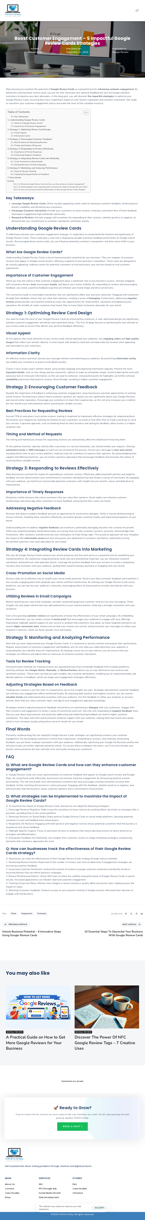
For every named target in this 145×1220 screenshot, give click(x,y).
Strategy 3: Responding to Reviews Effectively (31, 148)
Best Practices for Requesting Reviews (30, 142)
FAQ (12, 181)
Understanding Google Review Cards (27, 119)
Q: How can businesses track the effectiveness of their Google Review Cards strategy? (51, 189)
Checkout (77, 1192)
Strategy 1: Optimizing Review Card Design (30, 129)
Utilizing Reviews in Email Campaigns (30, 164)
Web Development (49, 1197)
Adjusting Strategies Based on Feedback (31, 174)
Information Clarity (22, 136)
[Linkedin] (142, 914)
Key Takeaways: (22, 116)
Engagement (26, 913)
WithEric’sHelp (66, 1214)
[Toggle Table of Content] (84, 112)
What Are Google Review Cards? (28, 123)
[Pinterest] (137, 914)
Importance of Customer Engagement (30, 126)
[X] (131, 914)
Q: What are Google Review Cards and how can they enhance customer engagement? (51, 184)
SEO (41, 1184)
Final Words (15, 177)
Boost (13, 913)
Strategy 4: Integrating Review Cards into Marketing (34, 158)
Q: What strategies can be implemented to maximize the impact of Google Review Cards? (53, 187)
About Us (10, 1184)
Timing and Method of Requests (27, 145)
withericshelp (35, 52)
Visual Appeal (20, 132)
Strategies (41, 913)
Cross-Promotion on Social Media (28, 161)
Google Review (120, 52)
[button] (137, 10)
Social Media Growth (50, 1192)
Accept (99, 1207)
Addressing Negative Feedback (27, 155)
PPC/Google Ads (48, 1188)
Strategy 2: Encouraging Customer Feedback (31, 139)
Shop (7, 1197)
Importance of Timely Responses (28, 152)
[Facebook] (126, 914)
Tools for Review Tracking (25, 171)
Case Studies (12, 1192)
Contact (9, 1188)
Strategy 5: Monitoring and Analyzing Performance (34, 168)
